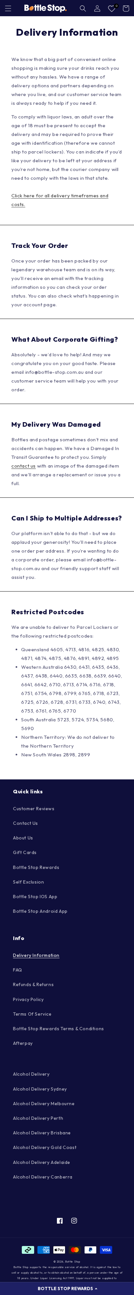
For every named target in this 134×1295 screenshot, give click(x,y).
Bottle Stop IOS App (35, 896)
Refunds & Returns (33, 984)
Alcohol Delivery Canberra (43, 1177)
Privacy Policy (28, 999)
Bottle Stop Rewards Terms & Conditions (58, 1029)
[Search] (83, 8)
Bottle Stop (72, 1261)
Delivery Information (36, 955)
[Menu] (8, 8)
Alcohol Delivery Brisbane (42, 1133)
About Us (23, 838)
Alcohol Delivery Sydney (40, 1089)
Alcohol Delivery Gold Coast (44, 1147)
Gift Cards (25, 852)
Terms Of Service (32, 1014)
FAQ (17, 970)
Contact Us (25, 823)
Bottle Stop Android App (40, 911)
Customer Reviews (34, 809)
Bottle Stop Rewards (36, 867)
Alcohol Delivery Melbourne (44, 1103)
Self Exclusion (28, 882)
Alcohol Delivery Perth (38, 1118)
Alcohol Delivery (31, 1074)
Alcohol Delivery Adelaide (41, 1162)
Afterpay (23, 1043)
